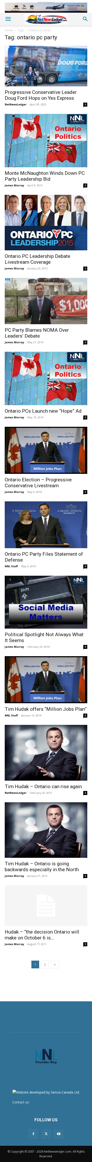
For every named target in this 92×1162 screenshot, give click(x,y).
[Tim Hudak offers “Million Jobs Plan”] (46, 679)
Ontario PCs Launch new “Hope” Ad (43, 411)
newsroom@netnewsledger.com (55, 1102)
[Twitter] (46, 1134)
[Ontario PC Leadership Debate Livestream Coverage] (46, 222)
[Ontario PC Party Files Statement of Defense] (46, 524)
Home (9, 30)
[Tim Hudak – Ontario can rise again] (46, 753)
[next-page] (55, 964)
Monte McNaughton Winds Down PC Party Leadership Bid (45, 176)
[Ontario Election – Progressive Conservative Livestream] (46, 450)
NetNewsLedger (15, 104)
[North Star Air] (46, 8)
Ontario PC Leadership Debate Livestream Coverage (37, 259)
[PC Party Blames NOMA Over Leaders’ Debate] (46, 301)
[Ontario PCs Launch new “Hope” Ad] (46, 378)
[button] (8, 19)
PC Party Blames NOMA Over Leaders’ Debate (37, 333)
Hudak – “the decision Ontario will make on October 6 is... (42, 935)
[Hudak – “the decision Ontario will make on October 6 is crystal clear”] (46, 905)
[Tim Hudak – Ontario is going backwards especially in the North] (46, 830)
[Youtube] (58, 1134)
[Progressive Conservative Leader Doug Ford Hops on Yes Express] (46, 66)
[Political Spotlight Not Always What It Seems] (46, 602)
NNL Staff (11, 566)
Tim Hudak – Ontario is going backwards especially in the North (42, 866)
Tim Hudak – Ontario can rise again (43, 786)
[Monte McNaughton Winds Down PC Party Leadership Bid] (46, 140)
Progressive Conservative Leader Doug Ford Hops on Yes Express (41, 95)
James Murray (14, 185)
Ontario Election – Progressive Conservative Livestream (38, 482)
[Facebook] (33, 1134)
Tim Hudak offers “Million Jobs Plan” (46, 709)
